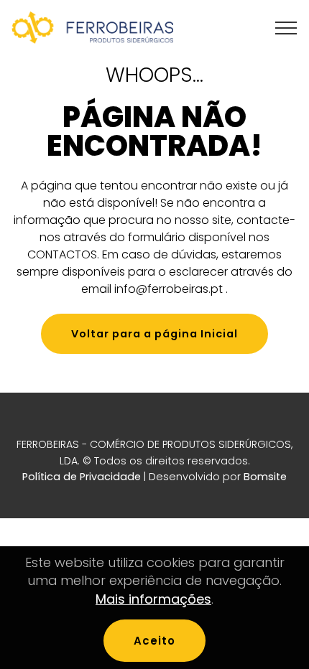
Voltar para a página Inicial (154, 334)
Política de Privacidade (81, 476)
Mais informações (153, 599)
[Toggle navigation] (286, 28)
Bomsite (265, 476)
